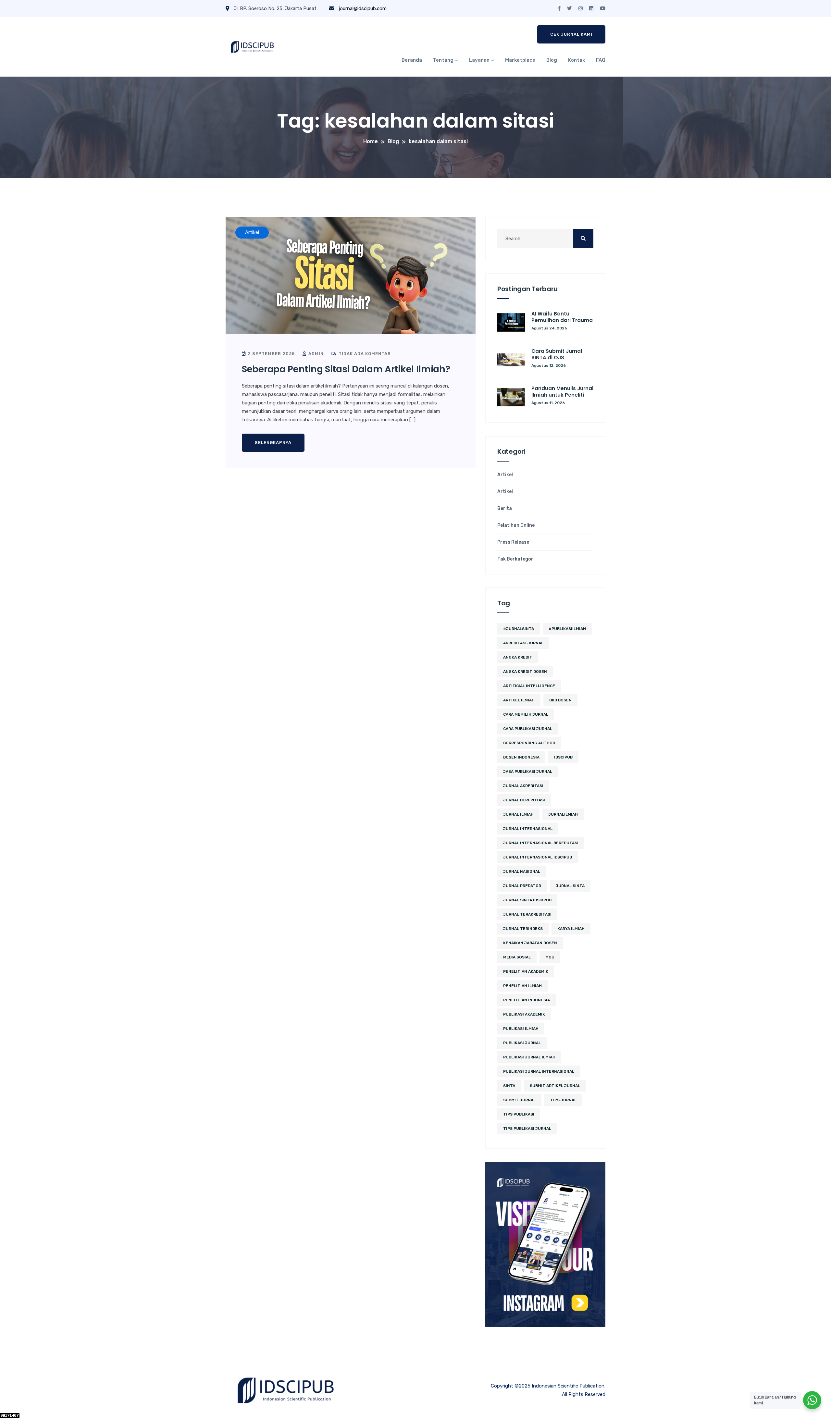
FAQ (600, 60)
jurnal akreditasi (523, 786)
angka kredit (517, 657)
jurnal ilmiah (518, 814)
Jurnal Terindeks (523, 928)
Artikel (505, 475)
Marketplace (520, 60)
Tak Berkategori (516, 559)
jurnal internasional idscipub (537, 857)
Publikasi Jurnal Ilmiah (529, 1057)
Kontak (576, 60)
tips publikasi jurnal (527, 1128)
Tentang (443, 60)
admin (315, 353)
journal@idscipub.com (362, 8)
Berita (504, 508)
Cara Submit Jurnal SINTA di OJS (556, 354)
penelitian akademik (525, 971)
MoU (549, 957)
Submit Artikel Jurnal (555, 1085)
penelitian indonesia (526, 1000)
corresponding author (529, 743)
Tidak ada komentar (364, 353)
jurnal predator (522, 885)
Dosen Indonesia (521, 757)
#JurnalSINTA (518, 628)
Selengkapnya (273, 442)
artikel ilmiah (519, 700)
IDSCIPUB (563, 757)
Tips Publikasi (518, 1114)
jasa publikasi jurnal (527, 771)
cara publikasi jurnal (527, 728)
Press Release (513, 542)
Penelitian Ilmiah (522, 985)
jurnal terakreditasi (527, 914)
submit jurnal (519, 1100)
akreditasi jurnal (523, 643)
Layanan (479, 60)
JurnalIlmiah (563, 814)
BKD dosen (560, 700)
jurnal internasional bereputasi (540, 843)
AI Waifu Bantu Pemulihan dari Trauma (562, 317)
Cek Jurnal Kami (571, 34)
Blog (551, 60)
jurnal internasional (527, 828)
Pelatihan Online (516, 525)
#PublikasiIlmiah (567, 628)
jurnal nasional (521, 871)
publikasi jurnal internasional (538, 1071)
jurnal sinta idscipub (527, 900)
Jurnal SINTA (570, 885)
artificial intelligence (529, 686)
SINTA (509, 1085)
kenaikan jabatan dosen (530, 943)
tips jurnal (563, 1100)
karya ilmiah (571, 928)
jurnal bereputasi (524, 800)
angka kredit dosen (525, 671)
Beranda (412, 60)
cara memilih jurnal (525, 714)
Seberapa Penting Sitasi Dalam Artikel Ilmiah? (346, 369)
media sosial (517, 957)
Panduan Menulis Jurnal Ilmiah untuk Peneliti (562, 391)
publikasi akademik (524, 1014)
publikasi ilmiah (521, 1028)
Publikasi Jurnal (522, 1043)
